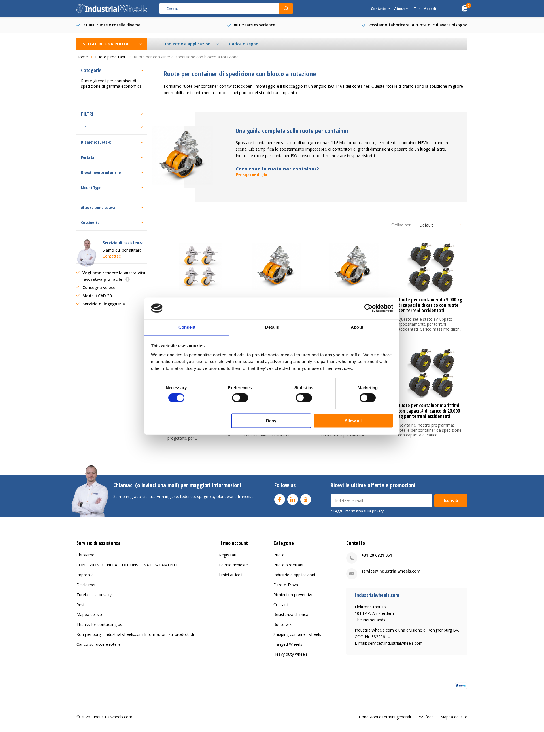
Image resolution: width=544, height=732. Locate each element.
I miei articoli (230, 574)
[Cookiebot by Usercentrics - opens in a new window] (368, 308)
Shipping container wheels (297, 634)
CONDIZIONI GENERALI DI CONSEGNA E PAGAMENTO (127, 565)
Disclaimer (86, 584)
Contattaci (112, 256)
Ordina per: (401, 225)
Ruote (278, 555)
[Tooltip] (127, 280)
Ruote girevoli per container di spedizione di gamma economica (111, 83)
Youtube (305, 499)
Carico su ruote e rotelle (98, 644)
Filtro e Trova (285, 584)
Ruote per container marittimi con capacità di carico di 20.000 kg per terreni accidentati (429, 410)
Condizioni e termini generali (385, 717)
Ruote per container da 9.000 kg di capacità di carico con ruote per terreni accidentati (430, 305)
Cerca (286, 8)
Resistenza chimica (290, 614)
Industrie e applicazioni (294, 574)
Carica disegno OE (247, 44)
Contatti (280, 604)
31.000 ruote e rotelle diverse (111, 25)
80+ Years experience (254, 25)
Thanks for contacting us (99, 624)
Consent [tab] (187, 326)
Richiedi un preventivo (293, 594)
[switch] (240, 397)
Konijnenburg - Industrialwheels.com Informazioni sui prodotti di (135, 634)
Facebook (279, 499)
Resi (80, 604)
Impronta (85, 574)
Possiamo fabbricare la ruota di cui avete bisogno (418, 25)
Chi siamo (85, 555)
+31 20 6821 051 (376, 555)
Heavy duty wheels (290, 654)
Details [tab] (272, 326)
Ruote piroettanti (289, 565)
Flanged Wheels (287, 644)
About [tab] (357, 326)
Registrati (227, 555)
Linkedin (292, 499)
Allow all (353, 420)
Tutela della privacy (94, 594)
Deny (271, 420)
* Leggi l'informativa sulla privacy (357, 511)
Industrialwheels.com (113, 717)
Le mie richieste (233, 565)
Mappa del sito (90, 614)
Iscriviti (451, 500)
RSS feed (425, 717)
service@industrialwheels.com (390, 571)
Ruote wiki (282, 624)
